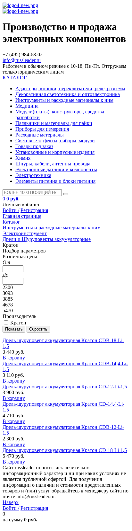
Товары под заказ (34, 146)
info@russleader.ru (22, 60)
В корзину (14, 357)
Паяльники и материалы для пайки (53, 123)
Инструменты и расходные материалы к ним (64, 100)
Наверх (11, 502)
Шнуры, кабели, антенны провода (52, 163)
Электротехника (33, 175)
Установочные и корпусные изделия (55, 152)
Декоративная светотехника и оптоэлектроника (67, 94)
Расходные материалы (39, 134)
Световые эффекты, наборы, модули (55, 140)
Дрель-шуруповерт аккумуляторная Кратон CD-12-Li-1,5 (65, 386)
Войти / (11, 210)
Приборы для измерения (42, 129)
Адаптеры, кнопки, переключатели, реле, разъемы (70, 88)
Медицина (26, 106)
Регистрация (34, 210)
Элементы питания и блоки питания (55, 181)
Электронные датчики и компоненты (56, 169)
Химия (22, 158)
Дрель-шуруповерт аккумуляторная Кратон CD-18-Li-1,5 (65, 450)
